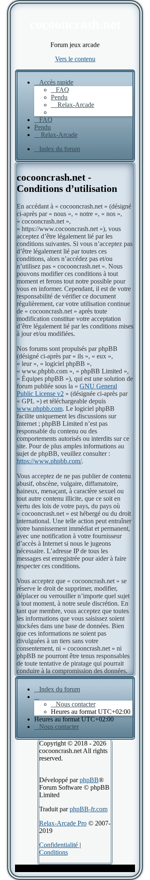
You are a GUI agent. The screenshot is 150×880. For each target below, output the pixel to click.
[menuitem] (60, 89)
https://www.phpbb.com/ (49, 461)
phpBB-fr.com (89, 809)
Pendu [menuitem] (59, 97)
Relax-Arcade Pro (63, 823)
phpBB (89, 779)
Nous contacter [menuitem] (75, 704)
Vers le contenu (75, 58)
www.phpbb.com (39, 408)
